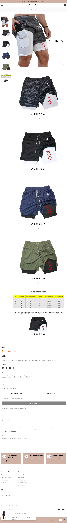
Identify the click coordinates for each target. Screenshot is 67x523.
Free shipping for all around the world (33, 1)
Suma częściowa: (7, 388)
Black (6, 368)
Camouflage (3, 368)
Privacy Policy (22, 477)
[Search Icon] (6, 5)
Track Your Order (6, 477)
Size (3, 373)
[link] (63, 65)
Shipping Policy (22, 482)
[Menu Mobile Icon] (2, 5)
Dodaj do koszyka (18, 393)
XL (14, 376)
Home (30, 9)
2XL (20, 376)
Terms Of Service (22, 475)
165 (5, 408)
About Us (20, 485)
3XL (27, 376)
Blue (10, 368)
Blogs (3, 475)
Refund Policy (22, 480)
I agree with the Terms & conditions (14, 398)
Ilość (3, 381)
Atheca (4, 344)
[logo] (33, 4)
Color (4, 364)
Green (13, 368)
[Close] (34, 512)
